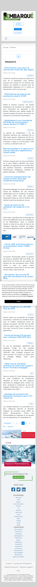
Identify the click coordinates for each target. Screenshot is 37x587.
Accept (18, 301)
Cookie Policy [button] (25, 294)
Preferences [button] (30, 296)
